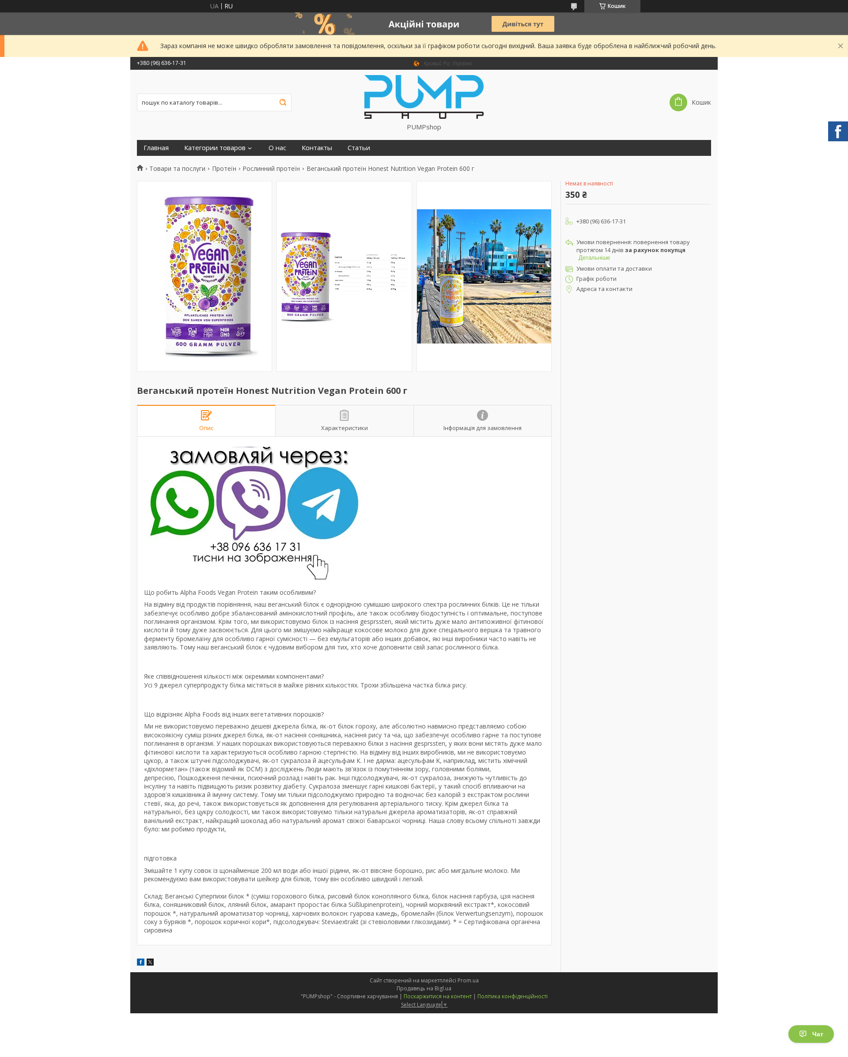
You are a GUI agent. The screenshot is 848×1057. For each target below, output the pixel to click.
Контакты (317, 147)
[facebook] (140, 963)
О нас (277, 147)
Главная (156, 147)
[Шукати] (283, 102)
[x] (150, 963)
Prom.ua (468, 980)
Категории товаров (215, 147)
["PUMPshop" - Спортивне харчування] (424, 96)
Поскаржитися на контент (438, 996)
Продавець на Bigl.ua (424, 988)
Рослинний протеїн (271, 169)
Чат (817, 1034)
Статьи (359, 147)
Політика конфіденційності (512, 996)
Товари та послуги (177, 169)
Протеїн (224, 169)
